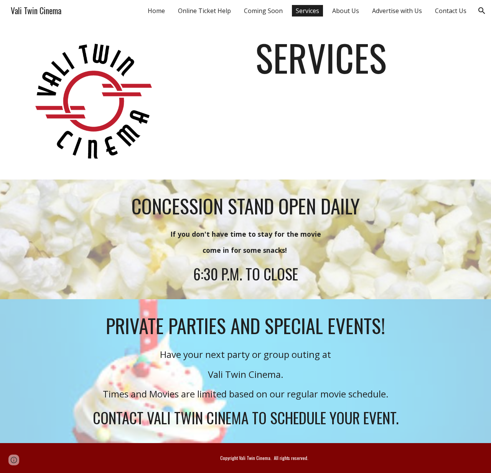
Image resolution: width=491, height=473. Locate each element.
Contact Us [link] (450, 11)
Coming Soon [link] (263, 11)
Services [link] (307, 11)
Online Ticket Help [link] (204, 11)
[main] (321, 65)
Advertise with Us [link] (397, 11)
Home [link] (156, 11)
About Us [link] (345, 11)
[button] (482, 11)
